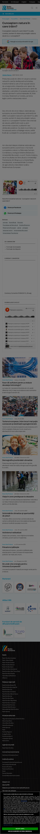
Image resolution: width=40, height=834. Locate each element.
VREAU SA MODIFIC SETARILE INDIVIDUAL (20, 831)
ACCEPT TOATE (20, 828)
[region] (20, 813)
